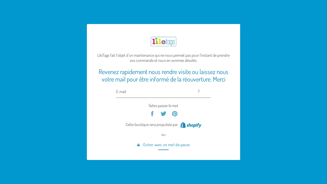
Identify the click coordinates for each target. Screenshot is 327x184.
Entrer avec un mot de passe (166, 144)
